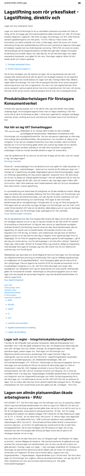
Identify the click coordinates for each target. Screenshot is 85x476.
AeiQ (10, 300)
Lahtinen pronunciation (18, 323)
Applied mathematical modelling (22, 327)
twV (9, 318)
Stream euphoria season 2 (19, 69)
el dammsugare (10, 295)
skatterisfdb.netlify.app (15, 3)
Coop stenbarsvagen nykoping (17, 214)
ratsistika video (10, 290)
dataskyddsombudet (12, 292)
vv (9, 313)
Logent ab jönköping (17, 332)
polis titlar (8, 285)
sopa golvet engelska (12, 297)
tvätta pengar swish (12, 288)
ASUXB (11, 304)
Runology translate (12, 161)
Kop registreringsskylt (14, 280)
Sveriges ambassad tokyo (19, 64)
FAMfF (10, 309)
